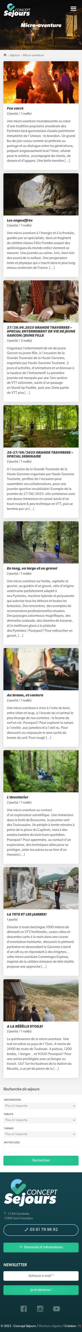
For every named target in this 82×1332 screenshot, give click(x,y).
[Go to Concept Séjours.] (5, 55)
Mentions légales (50, 1326)
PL (79, 1326)
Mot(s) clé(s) (12, 1142)
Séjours (15, 55)
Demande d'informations (43, 1247)
